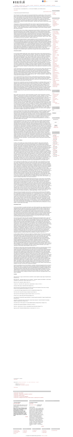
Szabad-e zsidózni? (56, 78)
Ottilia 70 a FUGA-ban (56, 73)
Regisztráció (56, 126)
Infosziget (48, 5)
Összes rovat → (57, 103)
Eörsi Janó (54, 44)
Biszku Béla (54, 37)
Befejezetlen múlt (55, 99)
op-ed (54, 71)
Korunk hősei (55, 64)
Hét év (54, 56)
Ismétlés (54, 153)
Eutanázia (54, 47)
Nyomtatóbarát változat (47, 11)
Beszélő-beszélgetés (56, 19)
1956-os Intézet (55, 31)
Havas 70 (54, 53)
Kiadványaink (45, 431)
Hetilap (54, 13)
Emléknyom (35, 430)
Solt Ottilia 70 (55, 77)
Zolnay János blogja (16, 403)
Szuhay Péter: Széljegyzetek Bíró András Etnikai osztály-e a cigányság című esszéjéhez (28, 397)
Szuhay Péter (16, 10)
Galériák (53, 5)
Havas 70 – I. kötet (56, 54)
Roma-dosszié (25, 6)
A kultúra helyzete (55, 32)
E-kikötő (27, 5)
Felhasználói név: (56, 119)
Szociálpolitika (55, 23)
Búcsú (54, 100)
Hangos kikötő (42, 5)
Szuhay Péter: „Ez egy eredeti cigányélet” (21, 396)
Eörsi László (31, 403)
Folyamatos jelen (55, 95)
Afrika (54, 34)
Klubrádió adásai (54, 430)
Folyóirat (54, 12)
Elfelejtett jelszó (56, 127)
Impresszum (44, 430)
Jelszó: (56, 122)
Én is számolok (55, 151)
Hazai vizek (25, 430)
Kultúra (54, 101)
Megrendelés (44, 432)
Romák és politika (55, 76)
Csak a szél (54, 40)
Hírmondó (16, 5)
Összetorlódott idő (55, 72)
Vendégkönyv (55, 96)
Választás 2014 (55, 85)
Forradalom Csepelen (33, 402)
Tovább (26, 416)
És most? (54, 45)
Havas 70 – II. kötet (56, 55)
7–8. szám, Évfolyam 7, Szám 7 (18, 6)
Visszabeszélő (55, 102)
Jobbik (54, 62)
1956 (54, 20)
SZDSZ (54, 79)
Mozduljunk (25, 431)
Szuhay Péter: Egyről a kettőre (19, 395)
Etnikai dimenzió (55, 46)
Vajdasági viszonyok (56, 24)
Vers (53, 93)
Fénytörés (34, 431)
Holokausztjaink (55, 57)
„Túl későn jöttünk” (17, 402)
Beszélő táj (36, 5)
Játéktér (54, 97)
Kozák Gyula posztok (56, 65)
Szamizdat (54, 14)
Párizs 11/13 (55, 74)
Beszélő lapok (22, 5)
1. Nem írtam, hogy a (56, 155)
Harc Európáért (55, 52)
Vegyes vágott (55, 86)
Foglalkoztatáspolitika (56, 48)
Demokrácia (55, 21)
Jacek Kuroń (55, 61)
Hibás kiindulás (55, 147)
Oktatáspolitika (55, 70)
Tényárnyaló (15, 379)
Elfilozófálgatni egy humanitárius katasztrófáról (56, 137)
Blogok (31, 5)
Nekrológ (54, 69)
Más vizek (25, 432)
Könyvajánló (55, 63)
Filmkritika (54, 22)
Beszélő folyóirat (22, 382)
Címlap (43, 435)
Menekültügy (55, 68)
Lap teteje (45, 435)
